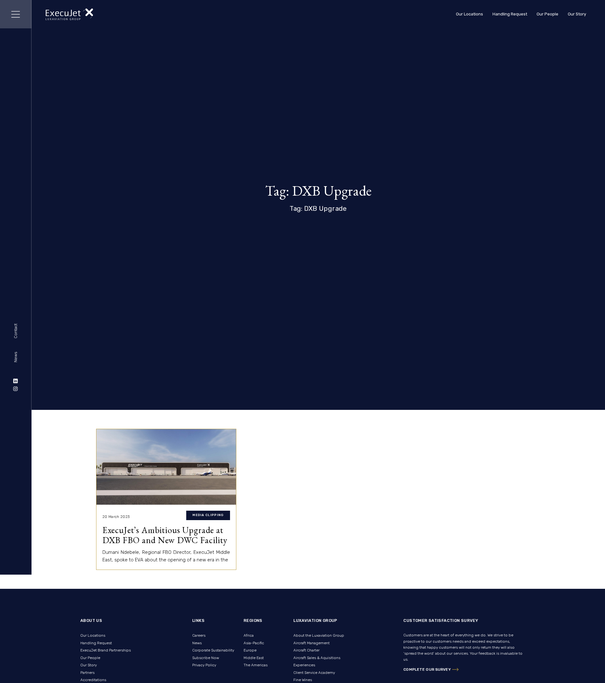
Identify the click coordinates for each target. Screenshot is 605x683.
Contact (15, 331)
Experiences (304, 665)
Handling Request (510, 14)
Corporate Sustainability (213, 650)
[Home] (69, 14)
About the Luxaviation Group (318, 635)
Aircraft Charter (306, 650)
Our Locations (469, 14)
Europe (250, 650)
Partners (87, 672)
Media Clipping (208, 515)
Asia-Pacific (254, 643)
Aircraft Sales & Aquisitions (316, 658)
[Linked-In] (15, 381)
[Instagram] (15, 389)
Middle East (254, 658)
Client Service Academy (314, 672)
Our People (547, 14)
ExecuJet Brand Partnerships (105, 650)
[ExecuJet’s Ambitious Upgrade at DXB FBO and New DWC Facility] (166, 467)
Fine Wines (302, 680)
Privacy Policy (204, 665)
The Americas (256, 665)
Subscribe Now (205, 658)
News (15, 357)
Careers (198, 635)
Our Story (577, 14)
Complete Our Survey (427, 669)
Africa (249, 635)
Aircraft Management (311, 643)
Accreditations (93, 680)
